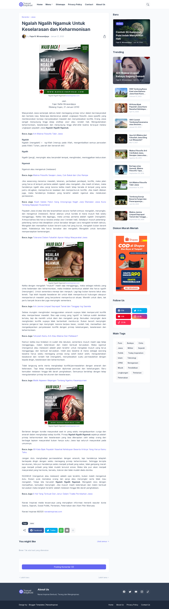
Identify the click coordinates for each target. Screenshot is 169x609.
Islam (120, 358)
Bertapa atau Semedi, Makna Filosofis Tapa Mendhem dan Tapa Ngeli (138, 168)
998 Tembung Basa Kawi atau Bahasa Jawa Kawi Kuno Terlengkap (138, 91)
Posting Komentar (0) (64, 567)
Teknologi (131, 358)
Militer (130, 348)
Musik (120, 368)
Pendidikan (133, 368)
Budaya (130, 343)
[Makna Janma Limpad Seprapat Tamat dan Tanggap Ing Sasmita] (121, 215)
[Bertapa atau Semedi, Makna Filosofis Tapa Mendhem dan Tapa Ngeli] (121, 169)
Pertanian (137, 373)
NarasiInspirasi (52, 605)
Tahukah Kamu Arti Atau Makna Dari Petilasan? (55, 336)
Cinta (141, 343)
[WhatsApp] (61, 530)
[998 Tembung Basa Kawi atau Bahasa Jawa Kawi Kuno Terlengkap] (121, 92)
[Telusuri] (148, 4)
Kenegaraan (133, 363)
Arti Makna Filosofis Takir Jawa (48, 133)
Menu (48, 4)
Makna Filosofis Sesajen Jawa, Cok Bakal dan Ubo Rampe (60, 175)
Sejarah (141, 348)
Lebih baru (25, 577)
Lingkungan (123, 373)
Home (40, 4)
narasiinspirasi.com (72, 96)
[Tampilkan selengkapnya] (73, 530)
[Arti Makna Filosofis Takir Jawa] (121, 185)
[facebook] (124, 591)
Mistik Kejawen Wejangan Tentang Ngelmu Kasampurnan (60, 380)
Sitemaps (60, 4)
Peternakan (123, 378)
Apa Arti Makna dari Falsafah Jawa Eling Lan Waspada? (138, 137)
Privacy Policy (75, 4)
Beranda (25, 17)
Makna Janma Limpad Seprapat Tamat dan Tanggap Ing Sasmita (138, 214)
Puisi (120, 343)
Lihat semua (102, 541)
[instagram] (142, 591)
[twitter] (130, 591)
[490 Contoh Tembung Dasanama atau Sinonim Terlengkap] (121, 123)
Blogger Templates (37, 605)
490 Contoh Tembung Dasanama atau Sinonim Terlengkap (138, 122)
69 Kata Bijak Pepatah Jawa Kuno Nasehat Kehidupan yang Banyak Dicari (138, 106)
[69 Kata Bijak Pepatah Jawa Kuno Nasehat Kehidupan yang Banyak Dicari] (121, 108)
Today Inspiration (135, 353)
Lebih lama (103, 577)
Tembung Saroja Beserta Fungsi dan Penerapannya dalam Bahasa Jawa (138, 199)
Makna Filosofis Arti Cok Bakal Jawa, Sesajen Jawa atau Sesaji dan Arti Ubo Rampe (138, 153)
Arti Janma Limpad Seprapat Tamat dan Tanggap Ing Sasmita (62, 306)
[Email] (67, 530)
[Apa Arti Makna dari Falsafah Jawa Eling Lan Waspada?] (121, 138)
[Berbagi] (104, 36)
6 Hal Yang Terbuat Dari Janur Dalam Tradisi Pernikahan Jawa (62, 494)
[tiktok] (148, 591)
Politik (120, 353)
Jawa (33, 17)
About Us (100, 4)
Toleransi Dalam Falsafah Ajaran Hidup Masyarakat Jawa (60, 237)
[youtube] (136, 591)
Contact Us (145, 605)
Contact (89, 4)
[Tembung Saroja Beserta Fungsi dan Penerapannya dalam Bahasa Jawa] (121, 200)
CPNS (120, 363)
